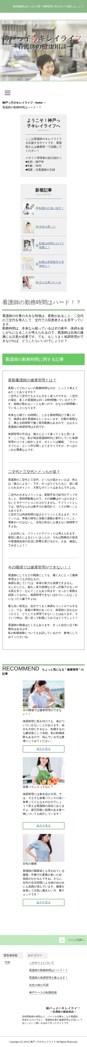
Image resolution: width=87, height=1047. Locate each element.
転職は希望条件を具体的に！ (51, 264)
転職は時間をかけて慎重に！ (51, 245)
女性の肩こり (47, 226)
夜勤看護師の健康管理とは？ (32, 380)
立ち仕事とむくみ (50, 282)
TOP (7, 962)
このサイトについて (41, 962)
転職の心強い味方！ (51, 208)
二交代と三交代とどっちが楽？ (34, 472)
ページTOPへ (76, 940)
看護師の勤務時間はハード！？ (48, 970)
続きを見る (44, 748)
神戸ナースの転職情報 (43, 992)
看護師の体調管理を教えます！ (48, 977)
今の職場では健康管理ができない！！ (39, 567)
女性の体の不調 (38, 985)
